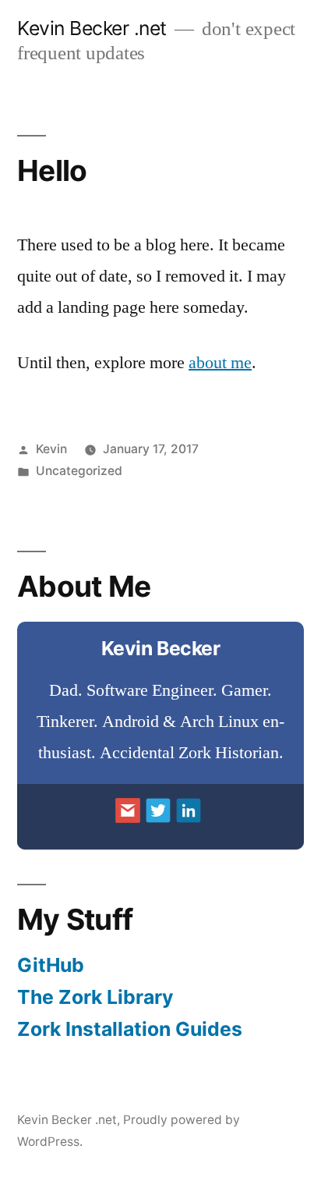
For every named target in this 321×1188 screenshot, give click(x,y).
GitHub (50, 965)
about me (220, 363)
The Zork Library (95, 997)
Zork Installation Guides (129, 1029)
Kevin (51, 449)
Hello (51, 170)
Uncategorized (79, 470)
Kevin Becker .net (92, 28)
